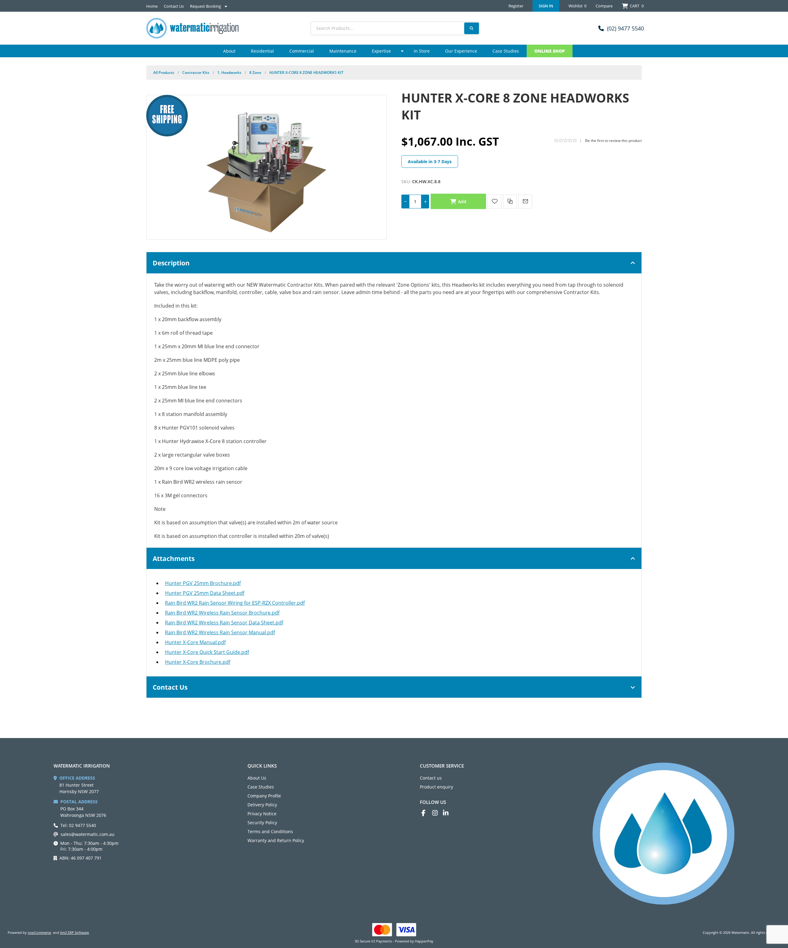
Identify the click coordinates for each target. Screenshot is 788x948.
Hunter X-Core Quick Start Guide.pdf (207, 652)
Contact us (431, 778)
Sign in (546, 6)
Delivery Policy (262, 805)
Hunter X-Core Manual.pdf (195, 642)
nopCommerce (39, 932)
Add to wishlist (494, 201)
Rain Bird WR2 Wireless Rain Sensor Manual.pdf (220, 632)
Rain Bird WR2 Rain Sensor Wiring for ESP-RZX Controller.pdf (235, 602)
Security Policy (262, 822)
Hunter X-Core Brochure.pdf (197, 662)
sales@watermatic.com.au (88, 834)
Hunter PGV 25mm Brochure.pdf (203, 583)
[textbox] (395, 28)
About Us (256, 778)
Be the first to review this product (613, 140)
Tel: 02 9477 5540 (78, 825)
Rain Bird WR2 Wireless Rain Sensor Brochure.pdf (222, 612)
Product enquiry (436, 787)
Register (516, 6)
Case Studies (260, 787)
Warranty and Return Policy (275, 840)
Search (471, 28)
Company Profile (264, 796)
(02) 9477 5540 (625, 28)
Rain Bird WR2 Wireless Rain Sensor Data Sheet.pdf (224, 622)
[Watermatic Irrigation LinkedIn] (448, 813)
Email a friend (525, 201)
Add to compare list (510, 201)
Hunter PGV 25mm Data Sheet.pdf (204, 593)
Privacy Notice (261, 814)
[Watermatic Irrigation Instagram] (437, 813)
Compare (604, 6)
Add (462, 201)
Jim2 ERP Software (74, 932)
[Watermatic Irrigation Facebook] (426, 813)
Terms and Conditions (270, 831)
